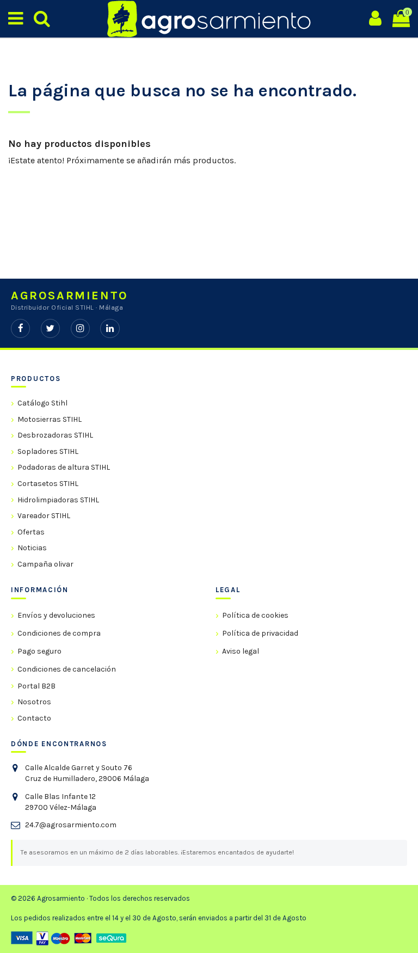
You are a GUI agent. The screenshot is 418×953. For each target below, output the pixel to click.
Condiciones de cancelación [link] (66, 669)
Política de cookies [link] (255, 615)
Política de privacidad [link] (260, 633)
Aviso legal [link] (240, 651)
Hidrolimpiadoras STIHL (58, 500)
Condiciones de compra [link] (59, 633)
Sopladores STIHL (47, 451)
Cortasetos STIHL (47, 483)
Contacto (34, 718)
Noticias (32, 547)
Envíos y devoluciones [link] (56, 615)
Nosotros (34, 701)
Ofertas (31, 532)
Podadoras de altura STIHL (63, 467)
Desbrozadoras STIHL (55, 435)
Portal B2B (36, 686)
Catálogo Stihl (42, 403)
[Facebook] (20, 328)
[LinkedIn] (109, 328)
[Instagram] (80, 328)
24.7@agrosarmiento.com (70, 824)
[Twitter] (50, 328)
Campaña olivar (45, 564)
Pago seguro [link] (39, 651)
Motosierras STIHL (49, 419)
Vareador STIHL (43, 515)
